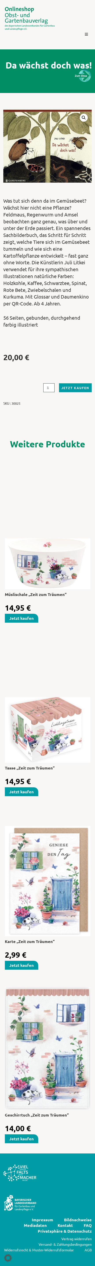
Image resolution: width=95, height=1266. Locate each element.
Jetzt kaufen (75, 388)
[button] (86, 34)
